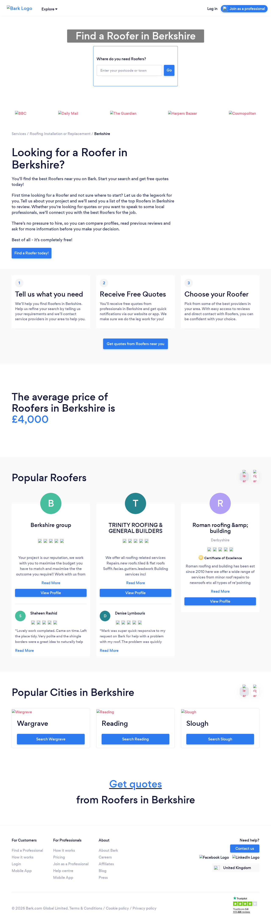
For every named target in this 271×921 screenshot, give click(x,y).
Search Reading (135, 739)
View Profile (51, 592)
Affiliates (106, 864)
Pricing (59, 857)
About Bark (108, 850)
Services (19, 133)
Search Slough (220, 739)
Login (16, 864)
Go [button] (169, 70)
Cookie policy (117, 908)
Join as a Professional (70, 864)
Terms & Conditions (85, 908)
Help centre (63, 870)
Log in (212, 8)
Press (103, 877)
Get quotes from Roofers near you (135, 343)
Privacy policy (144, 908)
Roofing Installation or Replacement (60, 133)
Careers (105, 857)
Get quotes (135, 784)
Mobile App (22, 870)
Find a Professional (27, 850)
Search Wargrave (50, 739)
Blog (102, 870)
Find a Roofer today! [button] (31, 253)
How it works (22, 857)
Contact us (244, 848)
